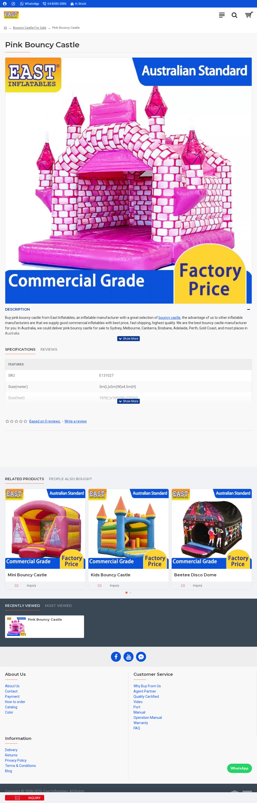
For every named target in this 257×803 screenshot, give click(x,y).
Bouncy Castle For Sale (29, 28)
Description (17, 309)
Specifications (20, 349)
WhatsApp (239, 768)
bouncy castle (169, 318)
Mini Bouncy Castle (27, 575)
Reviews (48, 349)
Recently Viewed (22, 606)
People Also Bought (70, 479)
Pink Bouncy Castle (45, 619)
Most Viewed (58, 606)
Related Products (24, 479)
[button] (126, 593)
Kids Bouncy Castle (111, 575)
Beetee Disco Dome (195, 575)
